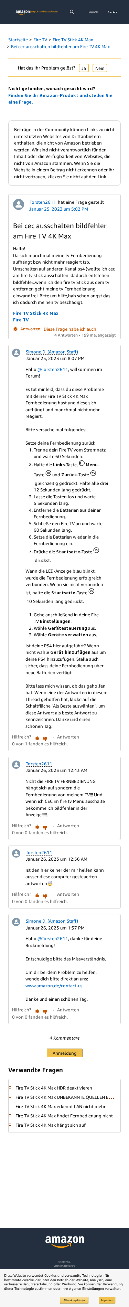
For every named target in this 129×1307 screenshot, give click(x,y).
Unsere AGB (64, 1262)
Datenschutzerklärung (64, 1266)
